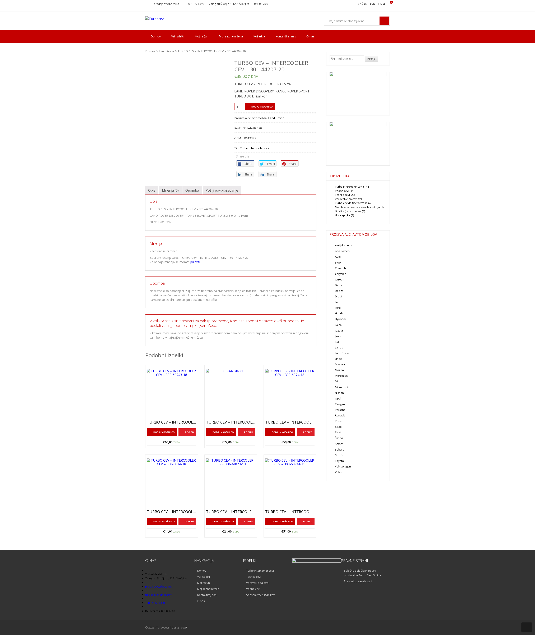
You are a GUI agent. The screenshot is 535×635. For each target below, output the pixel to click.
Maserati (340, 364)
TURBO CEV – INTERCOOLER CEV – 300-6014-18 (171, 512)
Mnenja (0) (170, 190)
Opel (338, 398)
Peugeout (341, 404)
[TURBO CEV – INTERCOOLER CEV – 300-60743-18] (171, 394)
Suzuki (339, 455)
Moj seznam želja (231, 36)
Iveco (338, 325)
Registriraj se (377, 3)
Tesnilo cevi (342, 195)
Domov (155, 36)
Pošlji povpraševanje (222, 190)
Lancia (339, 347)
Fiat (337, 302)
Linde (338, 359)
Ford (338, 308)
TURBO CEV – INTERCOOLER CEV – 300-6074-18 (290, 422)
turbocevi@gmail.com (158, 595)
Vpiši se (362, 3)
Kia (337, 342)
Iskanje (371, 59)
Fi (186, 627)
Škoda (339, 438)
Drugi (338, 296)
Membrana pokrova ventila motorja (357, 207)
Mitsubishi (341, 387)
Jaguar (339, 330)
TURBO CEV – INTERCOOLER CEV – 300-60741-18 (290, 512)
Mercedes (341, 376)
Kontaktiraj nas (285, 36)
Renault (340, 415)
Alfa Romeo (342, 251)
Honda (339, 313)
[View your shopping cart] (388, 4)
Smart (339, 444)
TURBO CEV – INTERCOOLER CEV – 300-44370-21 (230, 422)
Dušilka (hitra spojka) (348, 211)
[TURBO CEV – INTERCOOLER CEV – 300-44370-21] (230, 394)
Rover (339, 421)
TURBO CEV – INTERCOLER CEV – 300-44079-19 (230, 512)
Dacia (338, 285)
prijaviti (195, 262)
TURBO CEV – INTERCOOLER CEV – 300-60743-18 (171, 422)
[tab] (151, 190)
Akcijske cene (343, 245)
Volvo (338, 472)
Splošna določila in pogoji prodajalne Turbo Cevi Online (362, 573)
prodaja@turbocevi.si (167, 4)
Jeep (338, 336)
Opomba (192, 190)
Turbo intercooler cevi (255, 148)
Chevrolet (341, 268)
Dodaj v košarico (262, 106)
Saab (338, 427)
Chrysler (340, 274)
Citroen (339, 279)
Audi (338, 257)
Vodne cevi (342, 191)
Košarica (259, 36)
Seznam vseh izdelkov (260, 595)
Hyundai (340, 319)
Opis (151, 190)
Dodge (339, 291)
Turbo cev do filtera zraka (351, 203)
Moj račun (201, 36)
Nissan (339, 393)
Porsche (340, 410)
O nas (310, 36)
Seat (338, 432)
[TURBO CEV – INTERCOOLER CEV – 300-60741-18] (290, 483)
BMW (338, 262)
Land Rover (166, 51)
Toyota (339, 461)
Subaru (339, 449)
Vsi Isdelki (177, 36)
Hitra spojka (342, 215)
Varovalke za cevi (346, 199)
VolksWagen (343, 466)
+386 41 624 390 (194, 4)
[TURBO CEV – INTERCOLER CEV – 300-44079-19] (230, 483)
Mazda (339, 370)
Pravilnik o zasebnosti (358, 581)
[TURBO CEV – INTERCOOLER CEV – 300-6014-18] (171, 483)
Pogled (189, 432)
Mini (337, 381)
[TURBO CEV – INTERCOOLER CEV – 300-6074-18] (290, 394)
